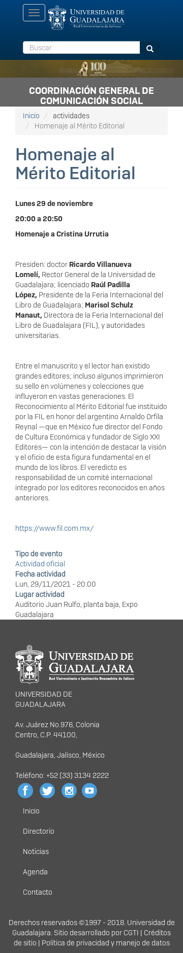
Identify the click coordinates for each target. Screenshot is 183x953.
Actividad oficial (40, 563)
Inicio (31, 115)
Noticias (36, 851)
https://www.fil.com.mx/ (54, 528)
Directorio (38, 831)
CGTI (131, 932)
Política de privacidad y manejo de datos (106, 942)
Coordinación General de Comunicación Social (91, 94)
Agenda (35, 871)
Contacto (37, 892)
